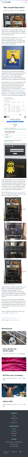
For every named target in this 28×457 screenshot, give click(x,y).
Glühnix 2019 (8, 401)
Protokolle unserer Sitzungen (16, 90)
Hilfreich (14, 413)
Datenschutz (14, 433)
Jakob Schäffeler (18, 378)
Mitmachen (14, 429)
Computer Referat (22, 37)
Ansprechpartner (14, 422)
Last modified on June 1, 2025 (9, 318)
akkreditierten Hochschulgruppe (17, 192)
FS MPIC (8, 2)
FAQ (14, 420)
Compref (4, 313)
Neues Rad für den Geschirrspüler (10, 350)
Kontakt (14, 435)
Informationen (14, 426)
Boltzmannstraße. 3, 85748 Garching (14, 442)
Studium (14, 416)
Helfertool (8, 93)
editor (18, 320)
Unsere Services (14, 418)
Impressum (14, 431)
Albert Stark (16, 10)
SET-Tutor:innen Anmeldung (13, 375)
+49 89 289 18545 (14, 446)
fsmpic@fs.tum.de (14, 444)
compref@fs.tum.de (13, 313)
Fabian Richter (19, 404)
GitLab (11, 320)
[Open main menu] (26, 2)
